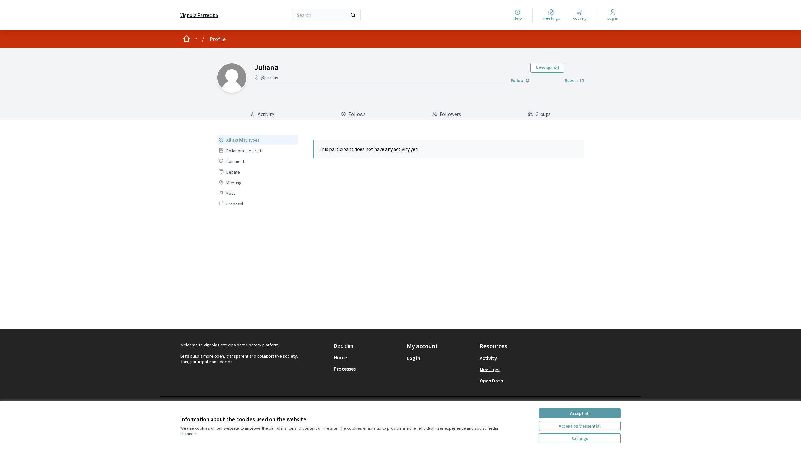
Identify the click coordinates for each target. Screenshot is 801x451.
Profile (218, 39)
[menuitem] (257, 140)
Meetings (489, 369)
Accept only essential (580, 426)
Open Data (491, 380)
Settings (579, 438)
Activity (488, 358)
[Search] (353, 15)
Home (340, 357)
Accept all (579, 413)
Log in (413, 358)
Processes (345, 368)
